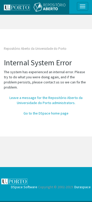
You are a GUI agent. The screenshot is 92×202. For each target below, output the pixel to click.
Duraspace (82, 187)
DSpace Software (24, 187)
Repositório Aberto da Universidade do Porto (35, 48)
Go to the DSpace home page (46, 113)
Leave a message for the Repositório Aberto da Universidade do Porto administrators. (46, 100)
